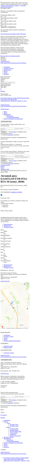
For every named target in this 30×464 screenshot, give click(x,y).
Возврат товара (8, 347)
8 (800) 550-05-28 (5, 61)
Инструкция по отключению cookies (10, 56)
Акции (5, 72)
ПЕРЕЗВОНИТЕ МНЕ (6, 121)
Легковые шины (14, 430)
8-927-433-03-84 (22, 63)
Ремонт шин (10, 116)
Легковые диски (14, 426)
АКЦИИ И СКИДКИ (16, 192)
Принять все (4, 27)
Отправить (3, 400)
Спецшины (13, 434)
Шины (5, 111)
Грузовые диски (14, 424)
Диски (5, 113)
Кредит (6, 71)
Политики (10, 134)
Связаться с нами (8, 346)
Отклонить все (12, 27)
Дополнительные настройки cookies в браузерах (13, 34)
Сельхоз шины (13, 433)
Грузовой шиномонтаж (13, 117)
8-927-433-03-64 (5, 63)
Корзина (3, 91)
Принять (3, 57)
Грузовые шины (14, 428)
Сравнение (5, 205)
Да (1, 87)
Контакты (6, 74)
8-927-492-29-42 (13, 63)
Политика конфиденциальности (12, 340)
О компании (7, 67)
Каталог (6, 421)
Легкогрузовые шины (15, 431)
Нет (5, 87)
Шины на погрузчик (15, 435)
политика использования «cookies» (10, 5)
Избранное (5, 206)
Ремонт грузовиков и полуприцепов (13, 118)
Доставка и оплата (8, 68)
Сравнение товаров (9, 352)
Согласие (14, 131)
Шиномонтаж (7, 70)
